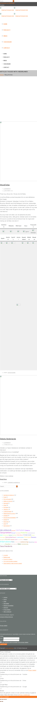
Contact (6, 47)
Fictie (4, 497)
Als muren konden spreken (10, 561)
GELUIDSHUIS (5, 530)
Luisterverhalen (7, 511)
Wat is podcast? (7, 611)
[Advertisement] (18, 95)
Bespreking (31, 542)
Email (1, 640)
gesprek (13, 530)
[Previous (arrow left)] (0, 701)
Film (12, 542)
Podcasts (5, 607)
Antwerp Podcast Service (6, 617)
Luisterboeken (20, 537)
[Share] (2, 699)
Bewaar (2, 690)
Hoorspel (5, 503)
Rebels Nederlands (8, 439)
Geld (1, 535)
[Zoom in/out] (6, 699)
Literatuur (5, 509)
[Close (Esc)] (0, 699)
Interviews (5, 541)
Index (5, 36)
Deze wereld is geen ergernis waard (12, 563)
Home (5, 24)
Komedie (5, 507)
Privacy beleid (3, 625)
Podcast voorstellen (8, 605)
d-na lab (5, 555)
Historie (24, 533)
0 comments (6, 188)
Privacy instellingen (24, 695)
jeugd (13, 533)
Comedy (18, 533)
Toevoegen (7, 41)
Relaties (13, 539)
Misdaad (5, 515)
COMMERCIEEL (24, 544)
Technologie (6, 525)
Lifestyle (17, 542)
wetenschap (24, 542)
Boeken (10, 535)
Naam (1, 638)
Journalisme (14, 544)
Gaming (2, 544)
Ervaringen (2, 537)
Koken (33, 535)
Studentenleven (31, 533)
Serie (35, 542)
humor (14, 535)
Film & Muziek (11, 372)
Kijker (4, 505)
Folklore (25, 539)
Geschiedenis (6, 546)
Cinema (27, 530)
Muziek (7, 539)
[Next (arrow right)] (2, 701)
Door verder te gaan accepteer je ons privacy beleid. (15, 642)
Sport (4, 523)
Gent (16, 539)
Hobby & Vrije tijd (7, 501)
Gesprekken (6, 532)
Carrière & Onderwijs (13, 482)
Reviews (33, 537)
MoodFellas (5, 185)
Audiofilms (20, 539)
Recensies (6, 521)
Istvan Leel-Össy (9, 648)
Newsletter (6, 603)
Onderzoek (27, 535)
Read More (3, 479)
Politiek (5, 519)
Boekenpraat (6, 557)
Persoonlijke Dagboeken (9, 517)
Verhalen (20, 530)
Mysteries (2, 539)
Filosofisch (8, 544)
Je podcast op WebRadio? (7, 3)
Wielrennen (6, 535)
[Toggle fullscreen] (4, 699)
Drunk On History (7, 559)
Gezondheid (9, 537)
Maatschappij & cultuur (9, 513)
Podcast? (6, 30)
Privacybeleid (6, 609)
